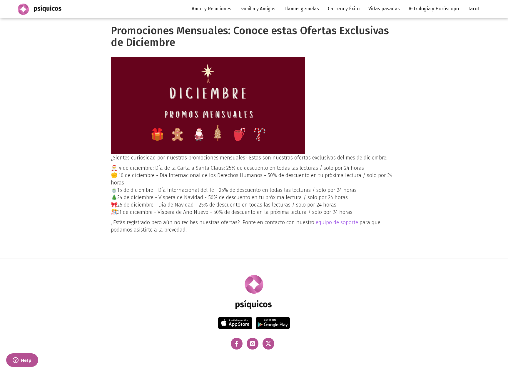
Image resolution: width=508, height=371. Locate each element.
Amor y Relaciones (211, 8)
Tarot (473, 8)
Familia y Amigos (257, 8)
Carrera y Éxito (344, 8)
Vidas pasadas (384, 8)
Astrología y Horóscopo (434, 8)
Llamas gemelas (301, 8)
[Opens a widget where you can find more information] (22, 360)
